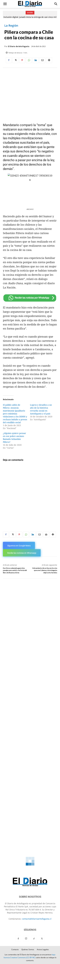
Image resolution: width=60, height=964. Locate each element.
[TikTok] (34, 939)
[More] (49, 60)
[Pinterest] (22, 60)
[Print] (46, 534)
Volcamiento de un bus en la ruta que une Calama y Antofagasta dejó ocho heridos (44, 570)
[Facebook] (9, 60)
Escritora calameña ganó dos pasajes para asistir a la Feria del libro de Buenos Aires (15, 570)
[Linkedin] (35, 60)
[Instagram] (26, 938)
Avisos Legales (43, 949)
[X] (15, 60)
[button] (5, 4)
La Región (11, 25)
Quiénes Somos (27, 949)
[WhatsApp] (29, 60)
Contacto (15, 949)
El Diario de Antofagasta (18, 46)
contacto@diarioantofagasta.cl (36, 918)
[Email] (42, 60)
